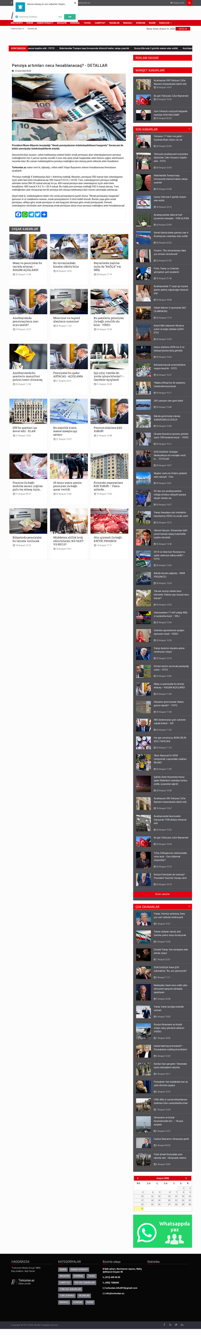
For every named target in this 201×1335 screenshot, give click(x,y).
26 (159, 1204)
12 (159, 1196)
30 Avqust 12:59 (164, 605)
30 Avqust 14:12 (164, 522)
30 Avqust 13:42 (164, 565)
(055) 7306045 (111, 1283)
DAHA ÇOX (164, 23)
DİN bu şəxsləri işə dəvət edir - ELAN (25, 429)
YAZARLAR (114, 23)
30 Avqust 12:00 (164, 676)
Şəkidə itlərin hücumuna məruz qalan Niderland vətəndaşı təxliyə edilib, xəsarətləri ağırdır (170, 780)
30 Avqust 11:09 (164, 769)
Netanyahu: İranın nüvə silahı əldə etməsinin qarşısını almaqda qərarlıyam (170, 989)
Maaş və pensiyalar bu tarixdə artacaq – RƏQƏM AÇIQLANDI (27, 266)
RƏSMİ (152, 23)
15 (183, 1196)
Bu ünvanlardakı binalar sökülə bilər (66, 264)
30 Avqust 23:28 (164, 189)
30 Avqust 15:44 (164, 426)
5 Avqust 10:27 (163, 924)
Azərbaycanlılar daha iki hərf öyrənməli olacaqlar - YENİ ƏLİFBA (134, 48)
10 (142, 1196)
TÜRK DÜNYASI (67, 1295)
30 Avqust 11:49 (23, 274)
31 (142, 1208)
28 (176, 1204)
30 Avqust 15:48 (164, 407)
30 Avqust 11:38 (164, 712)
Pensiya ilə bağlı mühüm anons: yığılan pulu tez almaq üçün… (28, 486)
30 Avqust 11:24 (164, 730)
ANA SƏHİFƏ (17, 23)
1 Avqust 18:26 (163, 1038)
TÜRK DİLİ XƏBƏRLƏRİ (70, 1289)
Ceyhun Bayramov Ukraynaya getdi (171, 1139)
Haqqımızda (178, 3)
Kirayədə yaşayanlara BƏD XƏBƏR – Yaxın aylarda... (108, 486)
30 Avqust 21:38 (164, 278)
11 (152, 1196)
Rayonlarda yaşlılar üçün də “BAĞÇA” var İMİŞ (107, 266)
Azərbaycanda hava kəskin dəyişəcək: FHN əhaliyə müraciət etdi (170, 820)
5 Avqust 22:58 (163, 999)
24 (142, 1204)
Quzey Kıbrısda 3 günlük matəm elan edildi (75, 48)
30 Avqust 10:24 (164, 84)
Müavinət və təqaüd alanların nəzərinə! (66, 319)
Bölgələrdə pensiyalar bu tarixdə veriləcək (27, 539)
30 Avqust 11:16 (164, 747)
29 (183, 1204)
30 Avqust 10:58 (164, 790)
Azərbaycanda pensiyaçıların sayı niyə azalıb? (26, 321)
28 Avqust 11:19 (104, 274)
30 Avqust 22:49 (164, 118)
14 (176, 1196)
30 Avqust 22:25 (164, 243)
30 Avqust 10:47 (164, 808)
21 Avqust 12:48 (104, 435)
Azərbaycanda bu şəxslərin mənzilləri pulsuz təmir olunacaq (28, 376)
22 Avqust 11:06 (23, 384)
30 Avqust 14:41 (164, 483)
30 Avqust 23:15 (164, 207)
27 (169, 1204)
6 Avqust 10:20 (163, 1016)
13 (169, 1196)
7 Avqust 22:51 (163, 959)
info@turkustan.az (81, 3)
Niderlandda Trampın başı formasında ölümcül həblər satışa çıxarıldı (170, 179)
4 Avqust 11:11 (163, 977)
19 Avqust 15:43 (104, 494)
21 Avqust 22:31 (63, 381)
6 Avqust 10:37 (163, 1092)
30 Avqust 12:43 (164, 622)
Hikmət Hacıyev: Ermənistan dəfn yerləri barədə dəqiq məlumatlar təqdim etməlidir (170, 534)
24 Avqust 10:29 (104, 329)
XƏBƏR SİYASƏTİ (45, 23)
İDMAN (29, 23)
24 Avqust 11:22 (63, 326)
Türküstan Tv (17, 29)
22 (183, 1200)
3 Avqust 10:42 (163, 942)
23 (190, 1200)
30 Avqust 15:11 (164, 444)
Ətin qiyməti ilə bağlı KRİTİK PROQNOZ (108, 539)
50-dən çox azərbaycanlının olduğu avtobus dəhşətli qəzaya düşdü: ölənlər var (170, 495)
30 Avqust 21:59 (164, 260)
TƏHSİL (87, 23)
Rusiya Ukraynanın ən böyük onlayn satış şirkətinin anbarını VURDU (169, 1028)
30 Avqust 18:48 (164, 300)
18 (152, 1200)
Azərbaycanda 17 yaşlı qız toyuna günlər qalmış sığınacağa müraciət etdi (171, 290)
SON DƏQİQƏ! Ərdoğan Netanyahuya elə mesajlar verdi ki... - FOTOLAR (170, 455)
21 (176, 1200)
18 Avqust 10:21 (63, 549)
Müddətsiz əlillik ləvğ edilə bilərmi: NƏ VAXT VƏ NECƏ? (68, 541)
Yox (60, 16)
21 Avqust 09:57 (23, 494)
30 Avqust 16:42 (164, 357)
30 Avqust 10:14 (164, 884)
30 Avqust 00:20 (164, 103)
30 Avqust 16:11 (164, 393)
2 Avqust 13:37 (163, 1131)
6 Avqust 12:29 (163, 1056)
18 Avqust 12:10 (23, 545)
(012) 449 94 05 (112, 1277)
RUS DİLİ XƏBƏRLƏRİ (85, 1282)
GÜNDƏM (140, 23)
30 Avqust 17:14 (164, 318)
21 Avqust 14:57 (63, 439)
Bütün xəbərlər (162, 894)
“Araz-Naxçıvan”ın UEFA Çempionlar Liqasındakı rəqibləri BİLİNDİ (170, 759)
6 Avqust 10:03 (163, 1164)
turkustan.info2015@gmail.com (121, 1288)
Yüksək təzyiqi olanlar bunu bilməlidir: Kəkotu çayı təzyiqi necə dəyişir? (171, 595)
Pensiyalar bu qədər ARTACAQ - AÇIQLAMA (68, 374)
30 (190, 1204)
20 (169, 1200)
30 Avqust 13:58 (164, 544)
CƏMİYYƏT (100, 23)
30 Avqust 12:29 (164, 640)
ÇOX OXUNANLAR (147, 907)
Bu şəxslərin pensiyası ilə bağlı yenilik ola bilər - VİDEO (109, 321)
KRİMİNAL (75, 23)
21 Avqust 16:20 (104, 384)
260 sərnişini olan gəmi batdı (168, 400)
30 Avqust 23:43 (164, 167)
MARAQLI (127, 23)
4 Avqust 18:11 (163, 1074)
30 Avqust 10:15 (164, 866)
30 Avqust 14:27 (164, 504)
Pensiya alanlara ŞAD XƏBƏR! (108, 429)
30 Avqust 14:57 (164, 465)
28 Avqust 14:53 (63, 271)
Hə (69, 16)
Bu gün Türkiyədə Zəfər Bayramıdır (171, 80)
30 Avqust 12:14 (164, 658)
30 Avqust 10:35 (164, 830)
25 (152, 1204)
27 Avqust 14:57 (23, 329)
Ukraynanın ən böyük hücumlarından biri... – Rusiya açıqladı (168, 1121)
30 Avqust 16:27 (164, 375)
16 (190, 1196)
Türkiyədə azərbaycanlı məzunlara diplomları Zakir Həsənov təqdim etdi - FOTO (171, 157)
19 (159, 1200)
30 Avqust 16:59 (164, 339)
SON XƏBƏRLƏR (147, 129)
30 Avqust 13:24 (164, 583)
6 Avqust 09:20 (163, 1145)
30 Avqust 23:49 (164, 146)
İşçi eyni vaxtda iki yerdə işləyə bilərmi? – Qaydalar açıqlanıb (109, 376)
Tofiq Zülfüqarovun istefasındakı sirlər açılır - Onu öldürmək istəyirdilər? (170, 856)
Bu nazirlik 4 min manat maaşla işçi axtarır (65, 431)
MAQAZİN (62, 23)
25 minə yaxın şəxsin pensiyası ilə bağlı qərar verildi (67, 486)
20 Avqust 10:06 (63, 494)
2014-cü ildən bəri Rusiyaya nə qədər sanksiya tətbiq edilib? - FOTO (169, 555)
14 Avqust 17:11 (104, 545)
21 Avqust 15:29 (23, 435)
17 (142, 1200)
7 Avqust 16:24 (163, 1109)
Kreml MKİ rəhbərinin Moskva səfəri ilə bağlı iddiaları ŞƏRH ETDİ (169, 329)
